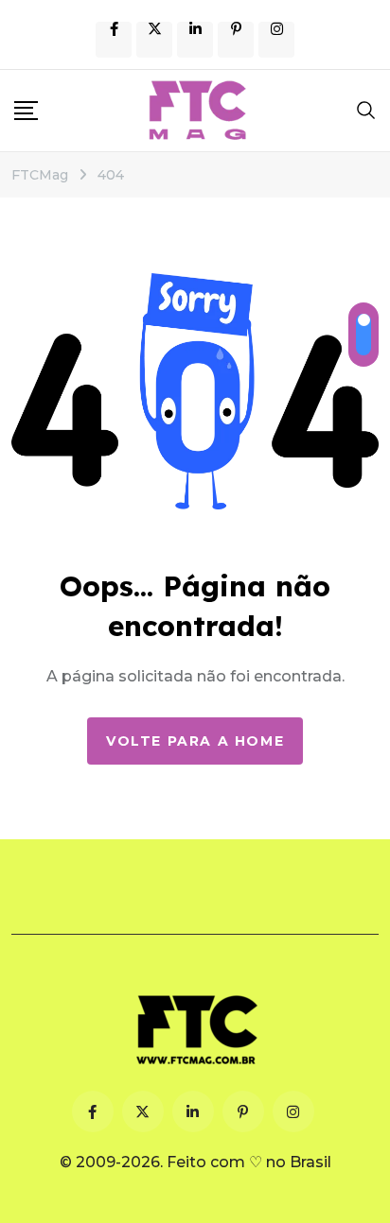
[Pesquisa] (366, 109)
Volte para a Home (195, 740)
